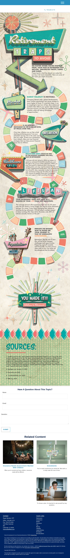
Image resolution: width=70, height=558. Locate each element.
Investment (39, 520)
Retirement (39, 518)
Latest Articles (40, 530)
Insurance (39, 523)
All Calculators (40, 533)
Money (38, 527)
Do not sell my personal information (32, 547)
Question (4, 414)
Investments (52, 466)
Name (4, 392)
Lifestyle (38, 528)
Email (4, 403)
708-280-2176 (50, 10)
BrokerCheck (34, 535)
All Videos (39, 532)
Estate (38, 521)
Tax (37, 525)
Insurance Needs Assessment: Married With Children (18, 466)
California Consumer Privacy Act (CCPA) (47, 546)
